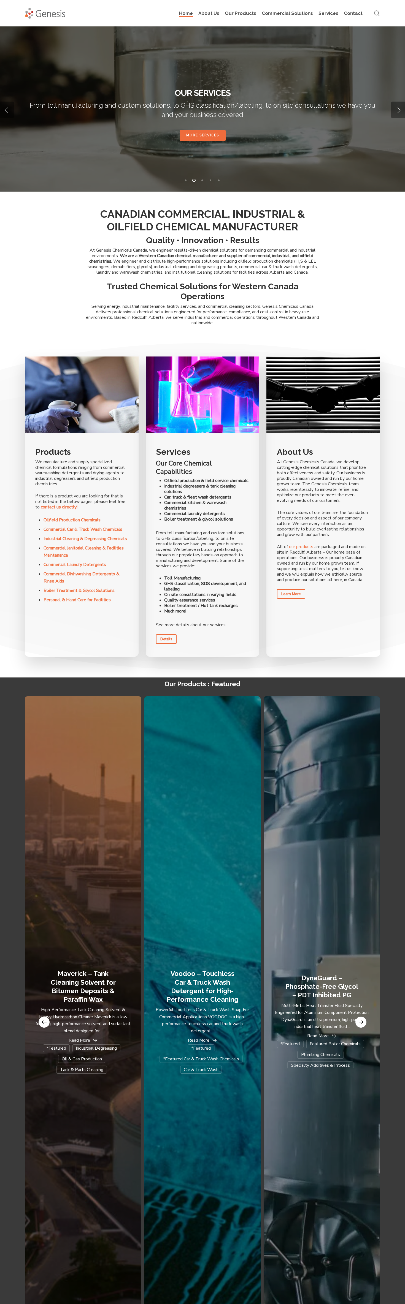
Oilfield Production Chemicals (72, 520)
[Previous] (44, 1022)
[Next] (360, 1022)
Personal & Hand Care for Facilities (77, 600)
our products (301, 547)
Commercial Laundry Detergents (75, 565)
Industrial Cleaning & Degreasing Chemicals (85, 539)
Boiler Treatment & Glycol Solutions (79, 590)
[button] (166, 639)
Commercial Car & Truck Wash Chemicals (202, 135)
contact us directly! (59, 507)
